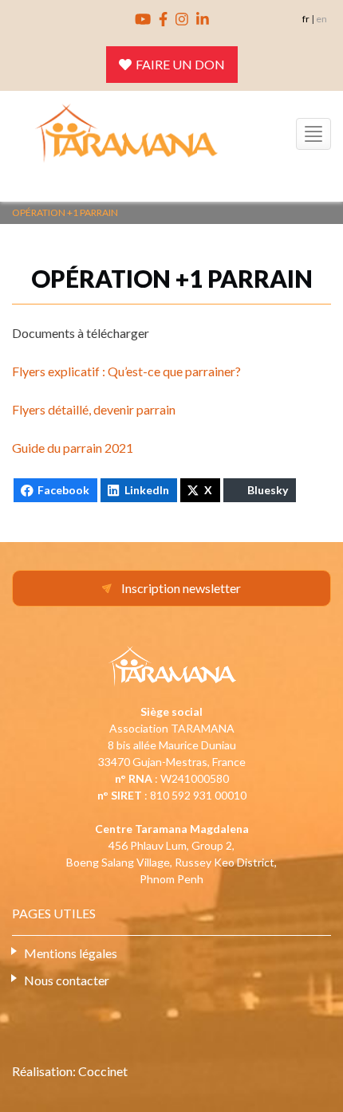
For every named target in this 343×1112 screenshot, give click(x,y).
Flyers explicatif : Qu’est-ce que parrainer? (126, 371)
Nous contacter (66, 980)
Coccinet (103, 1071)
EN (321, 19)
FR (305, 19)
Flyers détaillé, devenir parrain (93, 409)
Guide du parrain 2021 (72, 447)
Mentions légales (70, 953)
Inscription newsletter (181, 587)
